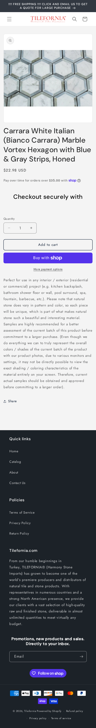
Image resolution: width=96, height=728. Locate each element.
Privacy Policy (20, 523)
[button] (9, 19)
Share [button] (12, 401)
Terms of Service (22, 512)
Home (13, 451)
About (13, 472)
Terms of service (61, 718)
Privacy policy (38, 718)
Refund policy (74, 711)
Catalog (15, 461)
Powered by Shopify (49, 711)
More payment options (48, 269)
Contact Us (17, 483)
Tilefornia (30, 711)
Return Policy (19, 533)
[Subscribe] (81, 656)
